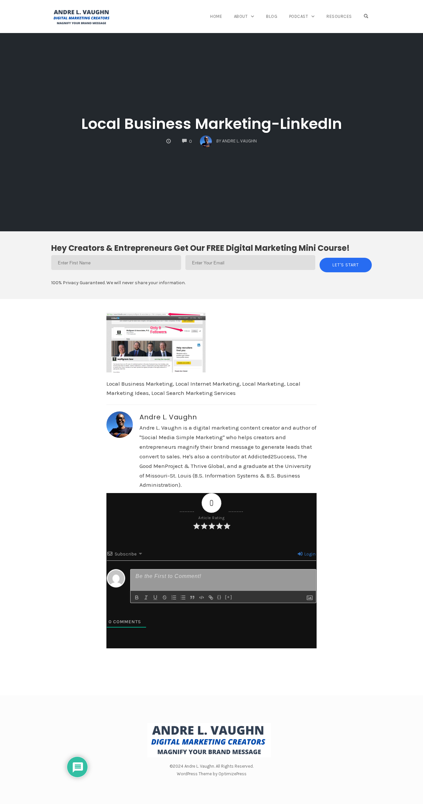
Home (216, 16)
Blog (271, 16)
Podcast (298, 16)
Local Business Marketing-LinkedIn (211, 123)
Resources (339, 16)
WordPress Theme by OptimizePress (212, 773)
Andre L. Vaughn (168, 417)
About (241, 16)
